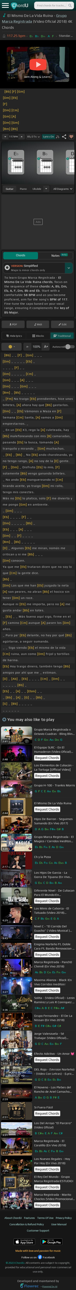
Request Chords (47, 758)
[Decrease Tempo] (5, 136)
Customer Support (38, 1230)
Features (29, 1217)
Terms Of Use (45, 1217)
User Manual (58, 1224)
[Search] (69, 5)
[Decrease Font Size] (27, 347)
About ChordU (13, 1217)
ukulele (37, 188)
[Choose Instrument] (46, 189)
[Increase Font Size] (45, 347)
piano (23, 188)
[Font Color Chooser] (11, 347)
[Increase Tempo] (21, 136)
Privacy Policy (64, 1217)
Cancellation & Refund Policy (27, 1224)
